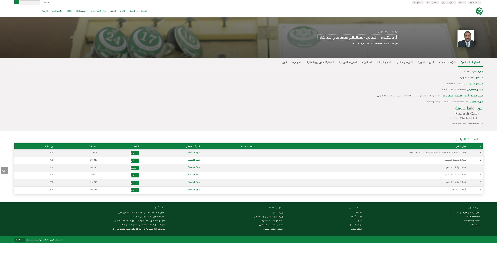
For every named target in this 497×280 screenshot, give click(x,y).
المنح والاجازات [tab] (384, 62)
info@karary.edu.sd (472, 220)
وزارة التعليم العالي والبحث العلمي (268, 216)
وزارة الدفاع (278, 212)
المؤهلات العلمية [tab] (447, 62)
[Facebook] (479, 239)
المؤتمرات (417, 2)
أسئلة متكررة (356, 229)
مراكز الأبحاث (356, 216)
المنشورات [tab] (367, 62)
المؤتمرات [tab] (296, 62)
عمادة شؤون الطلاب (98, 11)
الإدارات (113, 11)
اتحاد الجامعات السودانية (272, 220)
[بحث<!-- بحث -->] (16, 2)
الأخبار (461, 2)
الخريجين (45, 11)
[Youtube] (467, 239)
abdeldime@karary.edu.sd (435, 102)
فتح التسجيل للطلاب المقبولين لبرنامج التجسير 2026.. (142, 225)
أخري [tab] (284, 62)
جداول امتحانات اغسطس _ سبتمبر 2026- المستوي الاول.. (141, 212)
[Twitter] (473, 239)
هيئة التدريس (447, 2)
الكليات (122, 11)
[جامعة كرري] (479, 11)
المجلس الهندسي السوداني (271, 225)
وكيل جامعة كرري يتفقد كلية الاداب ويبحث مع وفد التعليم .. (139, 220)
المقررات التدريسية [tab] (348, 62)
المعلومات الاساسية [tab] (470, 62)
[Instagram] (461, 239)
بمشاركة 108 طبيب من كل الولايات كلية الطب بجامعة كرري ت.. (138, 229)
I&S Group (19, 240)
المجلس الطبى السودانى (272, 229)
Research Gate (466, 113)
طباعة (4, 171)
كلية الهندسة (194, 152)
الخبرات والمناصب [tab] (405, 62)
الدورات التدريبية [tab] (426, 62)
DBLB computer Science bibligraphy (467, 123)
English (46, 2)
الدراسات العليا (81, 11)
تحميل (134, 153)
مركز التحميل (431, 2)
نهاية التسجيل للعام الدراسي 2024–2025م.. (146, 216)
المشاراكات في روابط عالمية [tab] (320, 62)
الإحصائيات (473, 2)
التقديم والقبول (57, 11)
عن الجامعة (134, 11)
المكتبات (70, 11)
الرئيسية (144, 11)
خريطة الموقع (356, 225)
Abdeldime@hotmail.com (457, 102)
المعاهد (358, 212)
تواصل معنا (475, 225)
